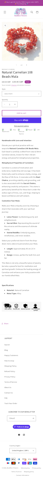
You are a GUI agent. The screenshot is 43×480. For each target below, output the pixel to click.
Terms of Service (10, 382)
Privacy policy (36, 468)
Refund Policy (9, 371)
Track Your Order (10, 403)
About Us (7, 387)
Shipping (14, 85)
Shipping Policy (10, 366)
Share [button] (6, 323)
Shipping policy (29, 471)
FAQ (5, 398)
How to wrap (9, 361)
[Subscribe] (33, 418)
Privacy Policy (9, 377)
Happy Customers (11, 355)
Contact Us (8, 393)
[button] (4, 12)
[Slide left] (16, 65)
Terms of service (16, 471)
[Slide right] (26, 65)
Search (7, 345)
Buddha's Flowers (12, 468)
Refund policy (25, 468)
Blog (6, 350)
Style (4, 89)
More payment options (21, 126)
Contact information (22, 475)
